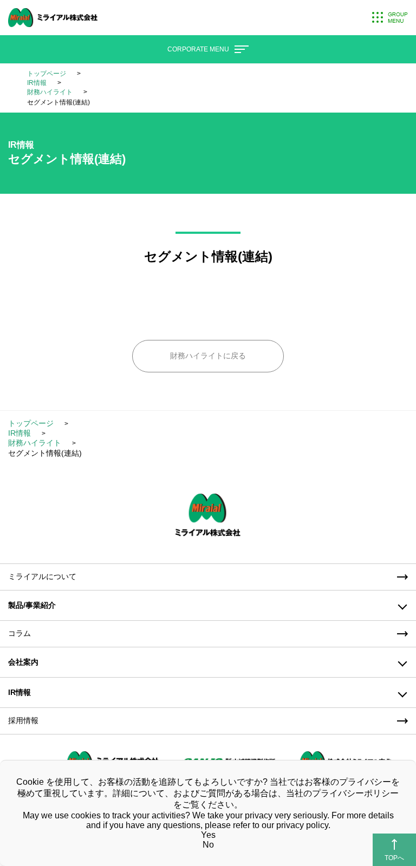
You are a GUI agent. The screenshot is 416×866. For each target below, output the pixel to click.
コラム (19, 633)
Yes (208, 834)
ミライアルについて (42, 576)
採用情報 (23, 720)
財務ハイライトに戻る (208, 355)
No (208, 844)
